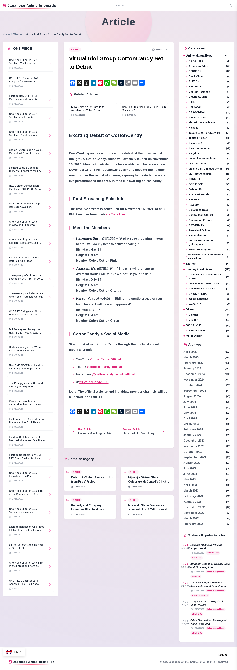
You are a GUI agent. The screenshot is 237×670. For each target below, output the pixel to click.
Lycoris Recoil (209, 163)
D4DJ (209, 102)
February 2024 (193, 429)
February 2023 (193, 496)
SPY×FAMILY (209, 225)
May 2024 (189, 412)
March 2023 (191, 490)
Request (223, 654)
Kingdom (209, 153)
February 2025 (193, 362)
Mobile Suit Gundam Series (209, 168)
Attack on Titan (209, 66)
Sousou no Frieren (209, 220)
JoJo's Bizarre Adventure (209, 132)
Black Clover (209, 76)
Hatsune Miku (209, 330)
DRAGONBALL (209, 112)
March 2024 (191, 424)
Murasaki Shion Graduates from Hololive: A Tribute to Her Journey (149, 509)
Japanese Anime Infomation (33, 5)
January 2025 (192, 368)
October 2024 (192, 385)
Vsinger (209, 314)
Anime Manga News (208, 55)
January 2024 (192, 435)
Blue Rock (209, 86)
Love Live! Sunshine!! (209, 158)
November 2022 (193, 512)
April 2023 (190, 485)
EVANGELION (209, 117)
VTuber (17, 34)
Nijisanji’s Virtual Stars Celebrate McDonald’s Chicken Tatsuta (149, 481)
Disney (208, 263)
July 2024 (189, 401)
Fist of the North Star (209, 122)
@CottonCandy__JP (94, 382)
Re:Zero (209, 204)
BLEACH (209, 81)
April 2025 (190, 351)
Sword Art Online (209, 230)
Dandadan (209, 107)
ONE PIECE (209, 184)
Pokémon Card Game (209, 288)
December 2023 (194, 440)
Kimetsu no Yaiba (209, 148)
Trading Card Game (208, 269)
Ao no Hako (209, 60)
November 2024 (193, 379)
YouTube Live (115, 214)
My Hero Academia (209, 173)
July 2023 (189, 468)
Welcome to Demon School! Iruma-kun (209, 256)
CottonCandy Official (105, 359)
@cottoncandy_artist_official (113, 374)
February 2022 (193, 523)
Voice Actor (208, 335)
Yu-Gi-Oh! (209, 304)
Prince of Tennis (209, 194)
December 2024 (194, 374)
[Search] (230, 5)
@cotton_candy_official (104, 367)
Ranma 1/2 (209, 199)
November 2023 (193, 446)
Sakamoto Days (209, 209)
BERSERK (209, 71)
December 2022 (194, 507)
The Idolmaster (209, 235)
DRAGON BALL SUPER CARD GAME (209, 276)
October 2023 (192, 451)
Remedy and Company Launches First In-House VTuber (87, 509)
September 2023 (194, 457)
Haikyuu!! (209, 127)
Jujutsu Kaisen (209, 137)
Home (6, 34)
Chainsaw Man (209, 96)
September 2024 (194, 390)
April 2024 (190, 418)
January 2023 (192, 501)
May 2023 (189, 479)
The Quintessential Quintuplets (209, 242)
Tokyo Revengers (209, 249)
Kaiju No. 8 (209, 143)
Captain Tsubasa (209, 91)
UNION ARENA (209, 293)
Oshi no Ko (209, 189)
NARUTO (209, 179)
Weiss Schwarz (209, 298)
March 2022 (191, 518)
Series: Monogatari (209, 215)
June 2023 (190, 473)
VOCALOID (208, 325)
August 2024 (191, 396)
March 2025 (191, 357)
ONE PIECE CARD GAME (209, 283)
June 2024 (190, 407)
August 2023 (191, 462)
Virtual (208, 309)
